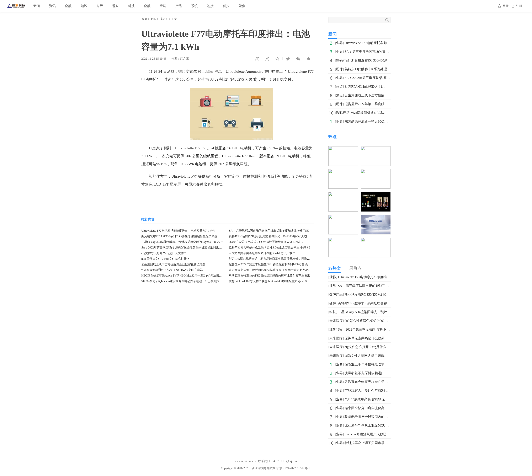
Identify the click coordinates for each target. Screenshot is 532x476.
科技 (131, 6)
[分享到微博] (288, 58)
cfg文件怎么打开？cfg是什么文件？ (164, 253)
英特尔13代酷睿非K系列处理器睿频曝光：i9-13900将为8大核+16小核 (273, 236)
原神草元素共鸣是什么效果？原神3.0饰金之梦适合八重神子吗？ (270, 247)
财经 (99, 6)
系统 (194, 6)
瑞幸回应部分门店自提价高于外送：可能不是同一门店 (384, 408)
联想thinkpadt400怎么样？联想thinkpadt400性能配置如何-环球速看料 (272, 281)
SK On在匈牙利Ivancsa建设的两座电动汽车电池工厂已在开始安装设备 (186, 281)
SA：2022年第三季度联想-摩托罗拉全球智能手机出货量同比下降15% (185, 247)
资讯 (52, 6)
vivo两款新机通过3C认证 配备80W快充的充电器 (172, 270)
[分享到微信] (298, 58)
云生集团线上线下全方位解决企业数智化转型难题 (173, 264)
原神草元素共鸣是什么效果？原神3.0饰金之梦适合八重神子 (388, 338)
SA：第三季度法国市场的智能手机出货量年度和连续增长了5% (269, 230)
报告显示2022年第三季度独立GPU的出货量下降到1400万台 (388, 104)
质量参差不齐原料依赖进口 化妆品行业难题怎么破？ (383, 373)
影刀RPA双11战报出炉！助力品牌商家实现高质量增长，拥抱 (389, 86)
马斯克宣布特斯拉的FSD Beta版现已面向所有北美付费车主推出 (269, 275)
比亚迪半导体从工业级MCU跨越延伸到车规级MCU (382, 425)
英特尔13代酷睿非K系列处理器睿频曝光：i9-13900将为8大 (387, 69)
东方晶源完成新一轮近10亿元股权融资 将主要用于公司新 (387, 121)
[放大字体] (267, 58)
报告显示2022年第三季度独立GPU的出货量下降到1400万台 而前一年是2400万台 (280, 264)
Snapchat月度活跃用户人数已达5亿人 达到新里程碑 (382, 434)
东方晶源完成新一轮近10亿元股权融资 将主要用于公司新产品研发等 (273, 270)
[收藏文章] (277, 58)
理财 (115, 6)
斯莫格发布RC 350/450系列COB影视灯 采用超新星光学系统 (179, 236)
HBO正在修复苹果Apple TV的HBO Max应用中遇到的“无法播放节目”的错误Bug (192, 275)
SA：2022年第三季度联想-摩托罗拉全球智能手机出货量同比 (389, 78)
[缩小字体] (256, 58)
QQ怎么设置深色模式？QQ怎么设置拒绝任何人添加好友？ (266, 242)
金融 (68, 6)
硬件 (339, 69)
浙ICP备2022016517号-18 (295, 468)
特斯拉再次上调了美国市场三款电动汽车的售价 (379, 443)
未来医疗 (336, 320)
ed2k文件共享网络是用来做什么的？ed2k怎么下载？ (262, 253)
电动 (168, 197)
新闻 (36, 6)
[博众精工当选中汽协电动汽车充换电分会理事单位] (375, 240)
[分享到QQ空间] (308, 58)
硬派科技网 (259, 468)
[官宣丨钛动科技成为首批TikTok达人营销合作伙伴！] (343, 217)
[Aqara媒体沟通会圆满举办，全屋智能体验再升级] (375, 217)
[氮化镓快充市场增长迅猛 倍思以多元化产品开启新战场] (375, 172)
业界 (162, 19)
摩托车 (179, 197)
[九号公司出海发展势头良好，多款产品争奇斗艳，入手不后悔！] (343, 172)
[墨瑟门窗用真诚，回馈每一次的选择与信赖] (343, 240)
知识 (84, 6)
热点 (339, 86)
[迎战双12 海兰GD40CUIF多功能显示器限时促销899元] (375, 149)
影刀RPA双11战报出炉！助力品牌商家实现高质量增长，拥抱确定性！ (274, 258)
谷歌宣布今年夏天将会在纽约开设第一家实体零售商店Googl (389, 382)
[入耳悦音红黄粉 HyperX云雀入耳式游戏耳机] (343, 195)
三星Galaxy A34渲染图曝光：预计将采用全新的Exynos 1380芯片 (182, 242)
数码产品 (342, 60)
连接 (210, 6)
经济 (163, 6)
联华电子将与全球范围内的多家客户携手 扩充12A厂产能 (386, 416)
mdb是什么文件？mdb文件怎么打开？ (165, 258)
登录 (506, 5)
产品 (178, 6)
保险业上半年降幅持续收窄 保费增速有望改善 (378, 364)
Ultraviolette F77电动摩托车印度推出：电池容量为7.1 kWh (178, 230)
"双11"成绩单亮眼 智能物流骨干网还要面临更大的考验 (385, 399)
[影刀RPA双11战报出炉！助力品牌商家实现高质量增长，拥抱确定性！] (343, 149)
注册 (519, 5)
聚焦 (242, 6)
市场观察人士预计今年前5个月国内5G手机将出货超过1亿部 (388, 390)
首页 (144, 19)
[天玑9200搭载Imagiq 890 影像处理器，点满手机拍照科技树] (375, 195)
